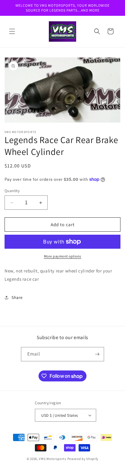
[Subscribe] (97, 354)
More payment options (62, 256)
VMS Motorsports (52, 459)
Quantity (12, 190)
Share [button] (17, 297)
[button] (12, 31)
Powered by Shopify (83, 459)
